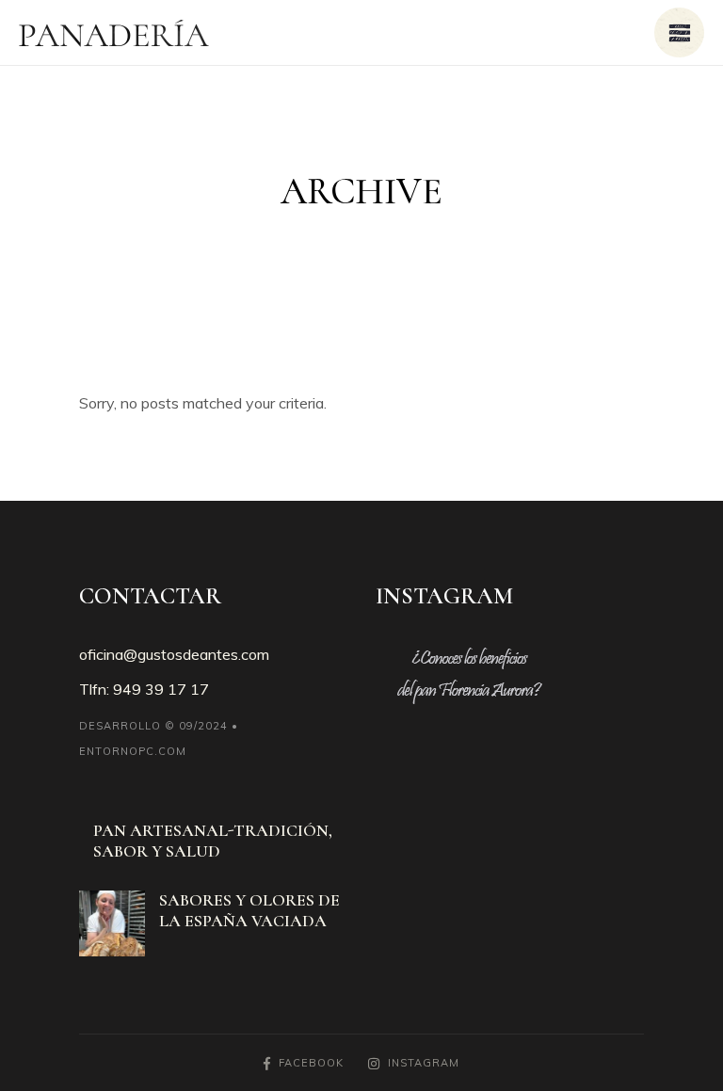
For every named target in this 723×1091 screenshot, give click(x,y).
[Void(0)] (679, 32)
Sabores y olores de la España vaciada (249, 910)
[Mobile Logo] (114, 33)
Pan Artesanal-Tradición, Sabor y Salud (212, 840)
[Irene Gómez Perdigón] (112, 923)
